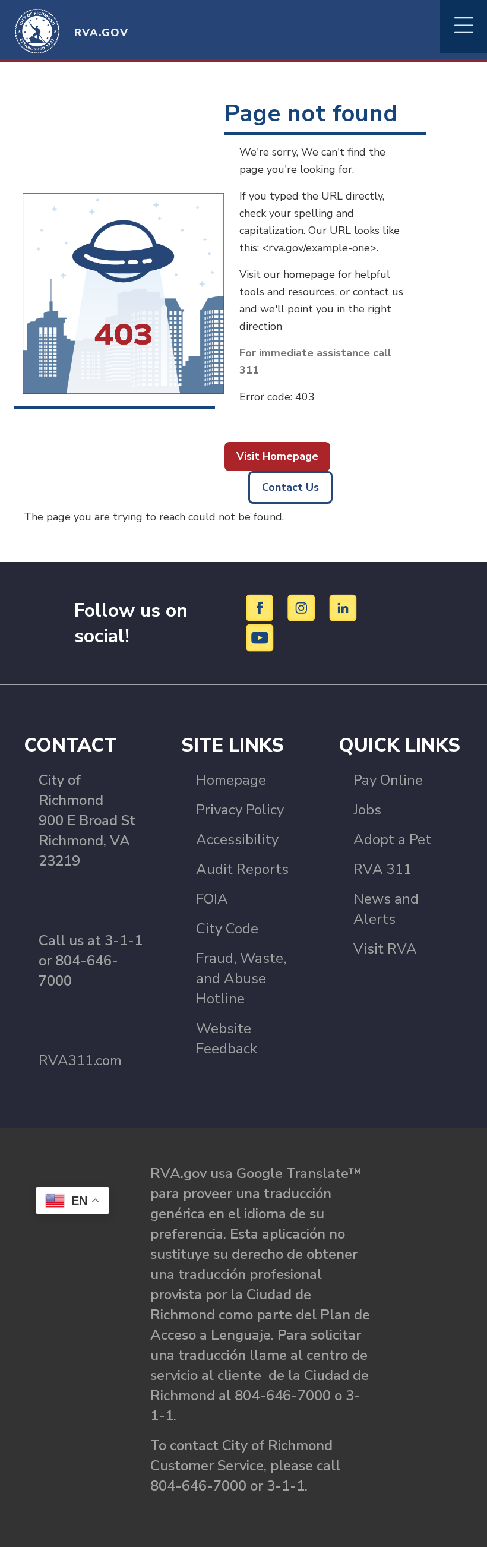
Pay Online (388, 780)
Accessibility (237, 839)
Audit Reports (242, 869)
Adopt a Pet (392, 839)
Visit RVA (385, 948)
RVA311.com (80, 1060)
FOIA (212, 898)
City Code (227, 928)
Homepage (231, 780)
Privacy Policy (240, 809)
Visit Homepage (277, 456)
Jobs (367, 809)
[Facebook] (261, 607)
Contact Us (290, 487)
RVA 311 (382, 869)
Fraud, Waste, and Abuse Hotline (241, 978)
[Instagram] (303, 607)
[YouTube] (260, 637)
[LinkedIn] (343, 607)
